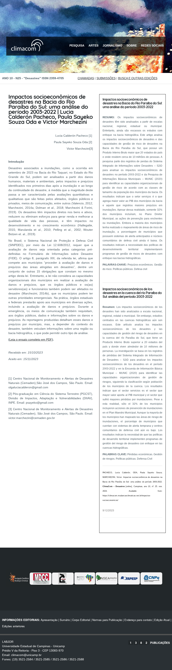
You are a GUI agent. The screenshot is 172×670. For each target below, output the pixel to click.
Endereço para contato (138, 620)
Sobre (131, 45)
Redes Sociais (152, 45)
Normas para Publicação (107, 620)
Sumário (65, 620)
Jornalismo (112, 45)
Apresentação (49, 620)
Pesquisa (76, 45)
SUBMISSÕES (106, 78)
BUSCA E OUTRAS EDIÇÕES (137, 78)
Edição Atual (162, 620)
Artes (93, 45)
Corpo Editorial (81, 620)
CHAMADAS (86, 78)
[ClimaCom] (26, 54)
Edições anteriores (13, 626)
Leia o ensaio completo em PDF (30, 339)
